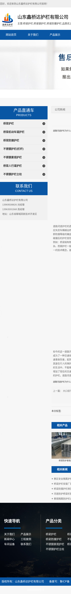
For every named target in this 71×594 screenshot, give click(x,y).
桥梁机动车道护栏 (13, 132)
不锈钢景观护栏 (12, 157)
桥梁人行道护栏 (12, 165)
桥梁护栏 (8, 123)
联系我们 (26, 544)
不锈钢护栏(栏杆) (13, 148)
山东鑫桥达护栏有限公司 (7, 20)
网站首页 (11, 34)
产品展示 (55, 34)
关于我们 (33, 34)
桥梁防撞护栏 (11, 140)
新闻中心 (9, 539)
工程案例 (26, 539)
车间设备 (9, 544)
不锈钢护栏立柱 (12, 174)
